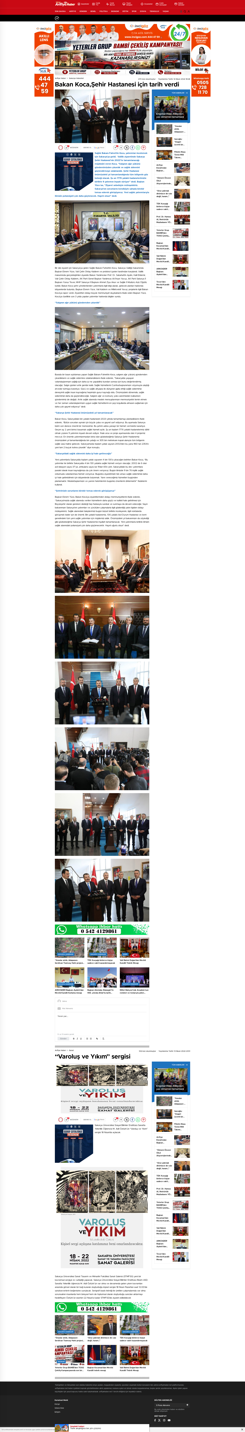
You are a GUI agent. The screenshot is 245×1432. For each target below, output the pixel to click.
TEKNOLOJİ (154, 11)
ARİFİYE (72, 11)
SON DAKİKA (60, 11)
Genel (71, 1050)
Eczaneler (148, 4)
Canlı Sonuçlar (163, 4)
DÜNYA (143, 11)
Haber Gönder (181, 4)
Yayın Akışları (129, 4)
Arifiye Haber (60, 78)
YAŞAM (166, 11)
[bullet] (91, 1038)
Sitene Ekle (59, 1408)
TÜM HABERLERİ (178, 93)
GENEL (93, 11)
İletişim (57, 1412)
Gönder (63, 1039)
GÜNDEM (83, 11)
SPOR (134, 11)
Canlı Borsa (112, 4)
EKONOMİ (115, 11)
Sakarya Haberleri (76, 78)
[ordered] (87, 1038)
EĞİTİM (125, 11)
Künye (57, 1404)
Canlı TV (98, 4)
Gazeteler (85, 4)
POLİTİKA (104, 11)
